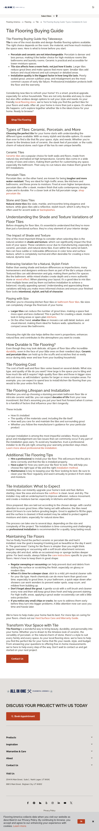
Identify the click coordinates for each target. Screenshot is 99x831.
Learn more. (20, 826)
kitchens (51, 317)
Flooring (28, 22)
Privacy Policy (49, 811)
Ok (81, 821)
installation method (67, 467)
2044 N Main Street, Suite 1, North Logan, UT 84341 (28, 780)
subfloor (53, 493)
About (9, 758)
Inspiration (12, 744)
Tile (37, 22)
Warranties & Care (16, 751)
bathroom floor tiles (68, 302)
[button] (48, 16)
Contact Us (17, 658)
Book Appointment (24, 716)
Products (11, 737)
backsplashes (47, 210)
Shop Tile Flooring (21, 119)
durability (11, 351)
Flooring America (13, 22)
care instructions (61, 555)
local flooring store (25, 102)
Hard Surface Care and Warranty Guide (56, 618)
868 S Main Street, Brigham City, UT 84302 (24, 784)
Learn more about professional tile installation (31, 448)
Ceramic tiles (13, 155)
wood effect (22, 279)
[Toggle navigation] (93, 7)
